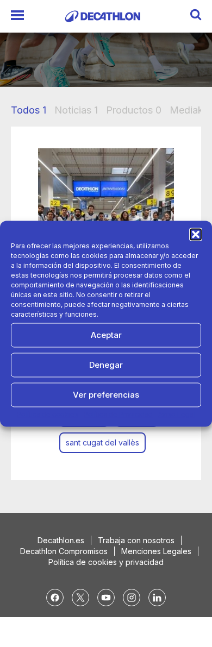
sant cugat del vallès (102, 442)
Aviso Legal (176, 414)
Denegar (106, 365)
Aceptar (106, 335)
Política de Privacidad (118, 414)
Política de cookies (47, 414)
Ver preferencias (106, 395)
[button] (195, 234)
